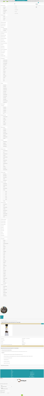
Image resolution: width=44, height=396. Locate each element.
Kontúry (4, 66)
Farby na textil (4, 91)
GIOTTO (4, 281)
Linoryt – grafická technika (4, 49)
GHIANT (4, 257)
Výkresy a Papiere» (3, 172)
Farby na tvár (4, 97)
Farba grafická (4, 99)
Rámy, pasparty (4, 175)
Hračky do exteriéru (3, 224)
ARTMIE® (4, 240)
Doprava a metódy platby (12, 372)
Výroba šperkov (3, 52)
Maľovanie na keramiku (3, 38)
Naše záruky (12, 370)
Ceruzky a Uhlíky (5, 183)
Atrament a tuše (5, 102)
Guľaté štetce (4, 130)
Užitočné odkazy (12, 381)
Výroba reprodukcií (5, 169)
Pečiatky (4, 74)
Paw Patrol (2, 233)
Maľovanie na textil (3, 25)
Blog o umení (16, 13)
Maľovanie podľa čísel (3, 22)
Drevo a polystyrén (5, 63)
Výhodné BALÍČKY (5, 10)
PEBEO (4, 267)
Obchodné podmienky (12, 378)
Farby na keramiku (5, 94)
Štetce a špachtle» (3, 127)
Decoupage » (2, 27)
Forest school (2, 235)
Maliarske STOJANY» (3, 284)
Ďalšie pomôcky (4, 146)
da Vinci (4, 254)
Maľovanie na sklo (3, 36)
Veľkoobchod (16, 9)
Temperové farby (5, 89)
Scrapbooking (2, 33)
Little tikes (2, 227)
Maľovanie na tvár (3, 41)
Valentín (4, 16)
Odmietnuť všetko (4, 1)
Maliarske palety (5, 141)
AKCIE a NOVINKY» (3, 5)
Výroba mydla (2, 46)
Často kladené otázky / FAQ (12, 375)
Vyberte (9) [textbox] (23, 344)
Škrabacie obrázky (3, 55)
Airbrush (2, 44)
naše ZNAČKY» (2, 238)
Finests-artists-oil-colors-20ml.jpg (4, 365)
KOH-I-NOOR (4, 270)
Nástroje (4, 77)
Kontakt (16, 11)
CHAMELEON (4, 251)
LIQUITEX (4, 276)
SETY (3, 113)
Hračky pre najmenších (3, 219)
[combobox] (32, 344)
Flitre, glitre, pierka (5, 61)
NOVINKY (4, 8)
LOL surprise (2, 230)
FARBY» (2, 83)
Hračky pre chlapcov (3, 222)
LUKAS (4, 259)
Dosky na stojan (5, 295)
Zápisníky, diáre (5, 180)
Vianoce (4, 19)
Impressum (12, 379)
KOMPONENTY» (3, 58)
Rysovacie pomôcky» (3, 202)
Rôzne (4, 80)
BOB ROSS (4, 262)
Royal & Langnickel (5, 278)
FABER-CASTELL (4, 265)
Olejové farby (4, 86)
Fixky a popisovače (5, 188)
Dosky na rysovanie (5, 213)
